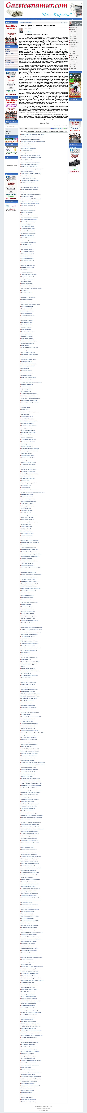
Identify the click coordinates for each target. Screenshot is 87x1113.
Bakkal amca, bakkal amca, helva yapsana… (30, 203)
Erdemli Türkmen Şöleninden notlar (28, 1046)
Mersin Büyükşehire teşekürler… (28, 595)
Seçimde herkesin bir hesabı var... (28, 457)
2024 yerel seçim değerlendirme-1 (28, 210)
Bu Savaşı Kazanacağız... (26, 375)
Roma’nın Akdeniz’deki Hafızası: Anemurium (30, 139)
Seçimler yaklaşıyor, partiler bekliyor (28, 870)
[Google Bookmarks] (58, 128)
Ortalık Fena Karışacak (26, 964)
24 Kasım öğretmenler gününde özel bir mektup (31, 631)
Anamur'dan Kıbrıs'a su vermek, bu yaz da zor (31, 856)
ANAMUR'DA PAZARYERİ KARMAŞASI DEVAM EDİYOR (33, 764)
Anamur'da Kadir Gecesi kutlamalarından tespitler (31, 1030)
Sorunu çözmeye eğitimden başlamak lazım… (30, 398)
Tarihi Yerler (8, 60)
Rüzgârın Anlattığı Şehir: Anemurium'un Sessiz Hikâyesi (32, 134)
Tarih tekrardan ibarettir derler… (28, 324)
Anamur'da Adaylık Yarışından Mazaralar (29, 861)
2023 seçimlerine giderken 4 (27, 256)
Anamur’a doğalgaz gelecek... (27, 535)
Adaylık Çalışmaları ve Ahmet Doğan (28, 890)
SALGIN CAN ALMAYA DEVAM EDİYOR (29, 347)
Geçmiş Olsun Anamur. (26, 281)
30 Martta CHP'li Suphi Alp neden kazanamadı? (31, 822)
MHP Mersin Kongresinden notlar (28, 1058)
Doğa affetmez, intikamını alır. (27, 311)
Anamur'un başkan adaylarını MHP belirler (30, 872)
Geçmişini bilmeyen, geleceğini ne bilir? (29, 400)
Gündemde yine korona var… (27, 350)
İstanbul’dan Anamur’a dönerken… (28, 182)
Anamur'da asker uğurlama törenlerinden (29, 984)
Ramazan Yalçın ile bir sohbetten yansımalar (30, 879)
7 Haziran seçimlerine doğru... (27, 721)
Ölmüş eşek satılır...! (25, 480)
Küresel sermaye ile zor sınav (27, 810)
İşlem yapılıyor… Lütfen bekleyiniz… (28, 297)
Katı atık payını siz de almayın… (28, 331)
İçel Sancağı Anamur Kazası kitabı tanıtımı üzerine (31, 817)
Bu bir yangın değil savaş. (26, 313)
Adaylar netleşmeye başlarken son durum (30, 863)
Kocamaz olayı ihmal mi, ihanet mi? (28, 462)
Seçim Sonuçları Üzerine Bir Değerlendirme (30, 448)
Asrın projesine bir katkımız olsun (28, 1005)
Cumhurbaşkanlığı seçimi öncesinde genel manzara (32, 815)
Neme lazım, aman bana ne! (27, 384)
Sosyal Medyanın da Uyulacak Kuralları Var (30, 751)
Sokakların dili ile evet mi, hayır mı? (28, 590)
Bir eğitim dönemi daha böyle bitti (28, 1044)
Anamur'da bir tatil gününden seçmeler (29, 1049)
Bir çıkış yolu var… (25, 290)
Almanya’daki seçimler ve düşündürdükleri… (30, 556)
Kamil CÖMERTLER (74, 42)
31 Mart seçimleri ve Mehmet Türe (28, 439)
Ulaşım (7, 64)
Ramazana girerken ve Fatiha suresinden (29, 904)
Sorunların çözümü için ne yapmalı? (28, 664)
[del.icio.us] (51, 128)
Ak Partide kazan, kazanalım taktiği (28, 968)
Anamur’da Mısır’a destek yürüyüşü (28, 895)
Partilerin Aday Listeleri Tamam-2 (28, 725)
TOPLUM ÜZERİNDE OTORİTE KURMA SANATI (31, 783)
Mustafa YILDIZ (73, 48)
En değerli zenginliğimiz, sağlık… (28, 343)
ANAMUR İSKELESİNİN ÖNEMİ (28, 618)
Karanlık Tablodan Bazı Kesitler (27, 622)
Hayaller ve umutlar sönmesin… (28, 434)
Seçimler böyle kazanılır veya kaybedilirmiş (30, 826)
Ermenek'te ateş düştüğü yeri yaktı (28, 767)
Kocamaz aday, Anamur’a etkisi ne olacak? (30, 884)
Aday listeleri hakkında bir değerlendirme (29, 723)
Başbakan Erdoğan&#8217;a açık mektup (30, 916)
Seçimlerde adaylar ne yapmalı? (28, 865)
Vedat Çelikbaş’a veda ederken (27, 801)
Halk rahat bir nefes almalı (26, 322)
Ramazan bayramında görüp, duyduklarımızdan (31, 900)
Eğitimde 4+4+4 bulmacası (26, 1092)
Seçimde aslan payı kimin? (26, 510)
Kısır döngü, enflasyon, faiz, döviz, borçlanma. (30, 194)
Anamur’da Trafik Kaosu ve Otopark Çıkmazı (30, 155)
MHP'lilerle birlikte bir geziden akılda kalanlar (30, 1051)
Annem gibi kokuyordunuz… (27, 526)
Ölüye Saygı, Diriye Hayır (26, 796)
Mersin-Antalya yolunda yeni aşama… (29, 551)
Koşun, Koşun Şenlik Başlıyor (27, 517)
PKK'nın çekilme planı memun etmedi (29, 927)
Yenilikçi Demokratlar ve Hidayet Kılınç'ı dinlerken (31, 978)
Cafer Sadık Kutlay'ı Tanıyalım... (28, 285)
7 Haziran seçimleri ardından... (27, 913)
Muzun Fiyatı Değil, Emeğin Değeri (28, 148)
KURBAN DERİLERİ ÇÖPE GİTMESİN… (29, 166)
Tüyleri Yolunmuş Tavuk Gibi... (27, 654)
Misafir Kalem (73, 44)
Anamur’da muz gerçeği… (26, 386)
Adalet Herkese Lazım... (26, 659)
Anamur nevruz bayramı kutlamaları (28, 941)
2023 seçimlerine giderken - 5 (27, 253)
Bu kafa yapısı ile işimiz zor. (27, 320)
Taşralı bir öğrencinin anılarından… (28, 175)
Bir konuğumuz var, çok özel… (27, 308)
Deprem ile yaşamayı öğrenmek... (28, 265)
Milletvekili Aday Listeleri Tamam (27, 686)
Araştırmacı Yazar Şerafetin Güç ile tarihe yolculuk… (32, 629)
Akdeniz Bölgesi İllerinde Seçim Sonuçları (29, 709)
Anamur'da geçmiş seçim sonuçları (28, 886)
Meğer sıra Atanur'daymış (26, 1039)
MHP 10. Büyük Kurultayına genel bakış (29, 1010)
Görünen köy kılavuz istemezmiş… (28, 547)
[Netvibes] (64, 128)
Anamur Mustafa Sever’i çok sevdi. (28, 851)
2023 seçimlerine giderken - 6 (27, 251)
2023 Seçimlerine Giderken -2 (27, 260)
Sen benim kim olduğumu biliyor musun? (29, 521)
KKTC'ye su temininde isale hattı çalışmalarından (31, 939)
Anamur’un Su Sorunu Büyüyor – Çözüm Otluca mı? (32, 169)
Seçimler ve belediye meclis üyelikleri (29, 838)
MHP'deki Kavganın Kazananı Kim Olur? (29, 657)
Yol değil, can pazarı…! (26, 146)
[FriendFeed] (55, 128)
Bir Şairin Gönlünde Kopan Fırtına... (28, 471)
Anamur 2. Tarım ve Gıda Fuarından (28, 682)
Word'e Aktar (63, 131)
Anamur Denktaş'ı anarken (26, 1097)
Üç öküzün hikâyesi (25, 538)
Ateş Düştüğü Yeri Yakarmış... (27, 533)
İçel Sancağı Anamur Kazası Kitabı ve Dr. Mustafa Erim (32, 829)
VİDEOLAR (36, 19)
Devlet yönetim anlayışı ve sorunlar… (29, 274)
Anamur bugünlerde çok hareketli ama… (29, 893)
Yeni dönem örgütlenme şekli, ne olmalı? (29, 583)
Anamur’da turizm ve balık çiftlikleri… (29, 501)
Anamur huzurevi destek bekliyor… (28, 464)
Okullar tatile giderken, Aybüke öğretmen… (30, 576)
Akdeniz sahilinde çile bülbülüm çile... (28, 340)
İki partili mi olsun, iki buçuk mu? (28, 478)
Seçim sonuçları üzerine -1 (26, 446)
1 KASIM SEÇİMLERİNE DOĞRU (28, 684)
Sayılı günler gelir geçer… (26, 356)
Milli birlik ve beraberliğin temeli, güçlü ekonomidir (31, 554)
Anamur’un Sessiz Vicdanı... (27, 150)
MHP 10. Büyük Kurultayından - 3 (28, 991)
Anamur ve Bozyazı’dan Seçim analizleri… (30, 473)
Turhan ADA (72, 66)
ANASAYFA (9, 19)
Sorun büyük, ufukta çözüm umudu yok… (30, 643)
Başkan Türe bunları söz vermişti (28, 929)
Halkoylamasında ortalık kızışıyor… (28, 599)
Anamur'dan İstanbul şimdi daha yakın (29, 955)
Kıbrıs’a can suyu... (25, 680)
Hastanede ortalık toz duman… (27, 494)
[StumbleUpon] (60, 128)
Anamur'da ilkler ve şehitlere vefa (28, 1083)
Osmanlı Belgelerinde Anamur (27, 945)
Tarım (7, 55)
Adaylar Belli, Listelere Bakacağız (28, 466)
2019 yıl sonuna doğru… (26, 391)
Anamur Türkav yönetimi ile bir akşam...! (29, 744)
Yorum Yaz (38, 131)
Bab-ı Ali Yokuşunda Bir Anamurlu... (28, 395)
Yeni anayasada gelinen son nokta (28, 952)
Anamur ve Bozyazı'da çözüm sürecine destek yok (31, 932)
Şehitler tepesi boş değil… (26, 528)
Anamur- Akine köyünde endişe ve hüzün (29, 840)
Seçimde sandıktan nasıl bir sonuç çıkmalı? (30, 712)
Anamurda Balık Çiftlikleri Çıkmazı (28, 499)
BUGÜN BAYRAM (25, 368)
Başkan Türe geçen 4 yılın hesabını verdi (29, 925)
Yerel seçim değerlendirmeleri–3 (27, 441)
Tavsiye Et (44, 131)
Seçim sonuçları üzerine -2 (26, 444)
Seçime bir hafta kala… (26, 508)
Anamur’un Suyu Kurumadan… (27, 171)
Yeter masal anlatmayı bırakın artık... (29, 975)
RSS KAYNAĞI (63, 19)
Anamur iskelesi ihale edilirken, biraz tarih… (30, 620)
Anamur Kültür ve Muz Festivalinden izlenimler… (31, 567)
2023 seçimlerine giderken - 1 (27, 262)
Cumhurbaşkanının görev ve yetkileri (29, 806)
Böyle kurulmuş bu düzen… (27, 389)
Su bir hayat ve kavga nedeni (27, 962)
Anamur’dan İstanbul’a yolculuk (27, 185)
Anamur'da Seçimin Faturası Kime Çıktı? (29, 450)
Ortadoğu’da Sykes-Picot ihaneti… (28, 178)
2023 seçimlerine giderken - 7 (27, 249)
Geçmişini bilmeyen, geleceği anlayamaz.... (30, 187)
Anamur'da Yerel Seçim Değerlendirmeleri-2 (30, 824)
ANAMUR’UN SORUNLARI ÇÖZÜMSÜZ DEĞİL (31, 173)
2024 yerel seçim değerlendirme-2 (28, 207)
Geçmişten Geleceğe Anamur (27, 423)
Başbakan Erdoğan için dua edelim (28, 1099)
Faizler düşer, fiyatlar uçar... (27, 361)
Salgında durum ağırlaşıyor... (27, 372)
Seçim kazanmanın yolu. (26, 244)
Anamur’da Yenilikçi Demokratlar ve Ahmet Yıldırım (31, 868)
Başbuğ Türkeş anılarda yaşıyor (28, 1074)
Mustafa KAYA (73, 49)
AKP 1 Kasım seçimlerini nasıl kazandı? (29, 675)
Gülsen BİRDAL (73, 38)
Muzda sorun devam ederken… (27, 544)
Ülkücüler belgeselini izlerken (27, 959)
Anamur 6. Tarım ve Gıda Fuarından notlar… (30, 402)
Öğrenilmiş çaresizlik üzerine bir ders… (29, 641)
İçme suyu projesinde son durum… (28, 352)
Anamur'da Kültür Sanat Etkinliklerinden (29, 634)
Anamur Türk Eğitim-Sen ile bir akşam (29, 1007)
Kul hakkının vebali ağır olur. (27, 437)
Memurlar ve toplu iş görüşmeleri (28, 1069)
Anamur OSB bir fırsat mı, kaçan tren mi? (29, 164)
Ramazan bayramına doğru (27, 212)
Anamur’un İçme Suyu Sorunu (27, 143)
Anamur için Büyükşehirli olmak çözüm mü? (30, 833)
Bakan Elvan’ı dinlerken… (26, 593)
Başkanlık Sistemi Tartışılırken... (28, 613)
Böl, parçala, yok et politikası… (27, 301)
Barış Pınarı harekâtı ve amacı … (28, 405)
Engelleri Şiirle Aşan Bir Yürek (27, 159)
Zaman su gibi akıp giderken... (27, 503)
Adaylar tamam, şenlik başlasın (27, 847)
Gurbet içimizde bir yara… (26, 329)
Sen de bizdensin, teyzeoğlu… (27, 338)
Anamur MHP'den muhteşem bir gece (29, 1014)
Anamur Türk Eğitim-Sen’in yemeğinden (29, 769)
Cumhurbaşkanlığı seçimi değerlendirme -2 (30, 787)
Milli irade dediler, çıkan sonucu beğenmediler (30, 693)
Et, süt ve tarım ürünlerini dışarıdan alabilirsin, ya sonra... (33, 492)
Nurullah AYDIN (73, 46)
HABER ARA (18, 19)
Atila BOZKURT (73, 59)
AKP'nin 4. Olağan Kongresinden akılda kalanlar (31, 1012)
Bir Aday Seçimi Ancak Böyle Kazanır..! (29, 737)
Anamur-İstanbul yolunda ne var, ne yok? (29, 730)
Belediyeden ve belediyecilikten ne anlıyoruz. (30, 858)
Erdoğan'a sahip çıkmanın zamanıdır (29, 849)
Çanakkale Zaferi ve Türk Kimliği (28, 943)
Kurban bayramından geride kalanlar (28, 1003)
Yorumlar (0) (31, 131)
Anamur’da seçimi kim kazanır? (27, 455)
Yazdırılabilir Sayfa (53, 131)
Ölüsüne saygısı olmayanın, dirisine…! (29, 572)
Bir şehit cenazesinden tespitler (27, 1017)
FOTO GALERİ (27, 19)
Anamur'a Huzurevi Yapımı (26, 776)
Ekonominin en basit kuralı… (27, 292)
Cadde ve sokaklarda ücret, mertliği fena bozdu (31, 1078)
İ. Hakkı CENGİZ (73, 33)
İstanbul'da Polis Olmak (26, 625)
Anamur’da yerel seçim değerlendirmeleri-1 (30, 831)
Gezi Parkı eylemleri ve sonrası (27, 911)
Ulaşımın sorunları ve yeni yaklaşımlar (29, 950)
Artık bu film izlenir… (25, 414)
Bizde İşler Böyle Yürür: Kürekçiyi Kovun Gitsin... (31, 735)
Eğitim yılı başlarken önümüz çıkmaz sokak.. (30, 1023)
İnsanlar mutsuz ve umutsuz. (27, 196)
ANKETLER (44, 19)
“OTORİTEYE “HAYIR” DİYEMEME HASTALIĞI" (31, 780)
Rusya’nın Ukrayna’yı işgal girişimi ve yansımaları (31, 288)
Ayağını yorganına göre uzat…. (27, 191)
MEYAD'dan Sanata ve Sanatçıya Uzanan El (30, 778)
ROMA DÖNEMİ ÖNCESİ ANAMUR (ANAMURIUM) (32, 136)
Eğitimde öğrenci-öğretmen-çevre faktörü (29, 411)
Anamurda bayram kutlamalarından (28, 1028)
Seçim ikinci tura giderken (26, 240)
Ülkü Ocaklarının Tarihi (26, 923)
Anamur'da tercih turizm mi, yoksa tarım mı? (30, 1085)
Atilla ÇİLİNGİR (73, 29)
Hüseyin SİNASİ (28, 22)
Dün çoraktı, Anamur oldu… (27, 336)
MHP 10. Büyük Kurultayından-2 (28, 994)
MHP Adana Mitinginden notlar (27, 918)
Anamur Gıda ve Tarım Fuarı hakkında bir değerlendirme (33, 762)
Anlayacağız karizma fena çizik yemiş (29, 1037)
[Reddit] (66, 128)
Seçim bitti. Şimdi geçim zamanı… (28, 237)
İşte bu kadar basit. (25, 295)
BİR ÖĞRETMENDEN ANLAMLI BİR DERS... (30, 696)
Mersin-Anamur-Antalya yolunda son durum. (30, 304)
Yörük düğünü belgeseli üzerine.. (28, 982)
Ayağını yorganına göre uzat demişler (29, 854)
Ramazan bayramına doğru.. (27, 283)
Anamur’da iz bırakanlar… (26, 317)
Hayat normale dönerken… (27, 370)
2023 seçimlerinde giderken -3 (27, 258)
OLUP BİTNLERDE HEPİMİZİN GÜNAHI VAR (30, 1026)
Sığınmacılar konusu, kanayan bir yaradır (29, 201)
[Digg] (62, 128)
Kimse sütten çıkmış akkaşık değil (28, 835)
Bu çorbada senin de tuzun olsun (28, 645)
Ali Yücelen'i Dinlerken (25, 714)
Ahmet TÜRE (73, 61)
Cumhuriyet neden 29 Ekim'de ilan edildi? (29, 549)
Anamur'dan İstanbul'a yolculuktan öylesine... (30, 670)
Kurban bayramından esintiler (27, 877)
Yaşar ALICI (72, 51)
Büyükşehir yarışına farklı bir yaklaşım (29, 989)
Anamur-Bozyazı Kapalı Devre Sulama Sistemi (31, 648)
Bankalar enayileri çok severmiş (28, 1094)
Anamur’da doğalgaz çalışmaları (28, 230)
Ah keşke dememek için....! (27, 741)
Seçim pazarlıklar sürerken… (27, 476)
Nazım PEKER (73, 31)
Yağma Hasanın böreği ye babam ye (28, 1101)
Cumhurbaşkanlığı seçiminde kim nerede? (30, 799)
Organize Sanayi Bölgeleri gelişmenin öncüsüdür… (31, 382)
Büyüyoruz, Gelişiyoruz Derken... (28, 519)
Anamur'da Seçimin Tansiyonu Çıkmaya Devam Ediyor (32, 732)
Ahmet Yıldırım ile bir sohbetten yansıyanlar (30, 909)
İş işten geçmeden (25, 345)
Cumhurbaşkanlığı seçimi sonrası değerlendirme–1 (31, 790)
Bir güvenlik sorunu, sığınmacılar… (28, 233)
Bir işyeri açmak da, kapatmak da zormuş (30, 973)
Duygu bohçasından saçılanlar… (28, 267)
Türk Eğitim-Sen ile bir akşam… (27, 636)
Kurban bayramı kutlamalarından (28, 774)
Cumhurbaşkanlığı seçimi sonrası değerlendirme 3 (31, 785)
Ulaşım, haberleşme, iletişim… (27, 306)
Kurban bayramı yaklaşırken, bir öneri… (29, 560)
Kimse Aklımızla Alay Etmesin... (27, 597)
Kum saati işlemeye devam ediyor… (28, 221)
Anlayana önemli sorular (26, 1067)
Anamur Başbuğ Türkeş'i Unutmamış (29, 934)
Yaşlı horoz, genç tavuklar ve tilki (28, 808)
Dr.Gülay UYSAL (73, 57)
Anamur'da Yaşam (10, 62)
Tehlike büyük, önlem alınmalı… (27, 563)
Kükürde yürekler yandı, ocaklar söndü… (29, 570)
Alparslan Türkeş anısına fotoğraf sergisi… (30, 540)
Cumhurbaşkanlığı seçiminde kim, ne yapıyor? (31, 792)
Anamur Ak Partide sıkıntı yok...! (28, 758)
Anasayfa (8, 49)
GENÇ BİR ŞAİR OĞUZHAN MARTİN (29, 698)
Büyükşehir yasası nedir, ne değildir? (29, 998)
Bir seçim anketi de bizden (26, 902)
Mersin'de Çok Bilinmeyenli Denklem (28, 469)
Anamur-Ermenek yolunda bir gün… (28, 565)
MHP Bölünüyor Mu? (25, 652)
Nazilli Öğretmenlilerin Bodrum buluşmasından (30, 588)
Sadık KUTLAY (73, 64)
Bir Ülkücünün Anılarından (26, 269)
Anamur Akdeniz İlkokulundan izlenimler (29, 689)
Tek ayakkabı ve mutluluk (26, 703)
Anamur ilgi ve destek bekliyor (27, 1090)
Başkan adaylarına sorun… (27, 460)
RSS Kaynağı (39, 1108)
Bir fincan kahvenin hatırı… (27, 677)
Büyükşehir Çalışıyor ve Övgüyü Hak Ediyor (30, 661)
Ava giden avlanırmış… (26, 524)
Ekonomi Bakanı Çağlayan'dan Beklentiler (29, 1042)
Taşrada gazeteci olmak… (26, 334)
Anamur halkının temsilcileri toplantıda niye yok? (31, 1060)
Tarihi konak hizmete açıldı (26, 906)
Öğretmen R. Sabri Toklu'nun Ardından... (29, 602)
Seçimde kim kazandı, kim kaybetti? (28, 707)
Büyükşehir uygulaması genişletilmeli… (29, 482)
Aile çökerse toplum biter (26, 327)
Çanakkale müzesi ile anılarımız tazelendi (29, 948)
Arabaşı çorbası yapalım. (26, 224)
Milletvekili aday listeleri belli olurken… (29, 515)
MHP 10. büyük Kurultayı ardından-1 (28, 996)
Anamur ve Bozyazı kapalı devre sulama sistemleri (31, 957)
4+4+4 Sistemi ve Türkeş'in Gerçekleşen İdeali (31, 1076)
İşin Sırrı (23, 666)
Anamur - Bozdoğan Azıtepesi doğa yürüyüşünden (31, 1072)
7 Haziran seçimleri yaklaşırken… (28, 719)
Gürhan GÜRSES (74, 62)
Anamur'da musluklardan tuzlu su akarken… (30, 489)
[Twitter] (56, 128)
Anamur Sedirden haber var (27, 1019)
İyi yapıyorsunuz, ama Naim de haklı (28, 425)
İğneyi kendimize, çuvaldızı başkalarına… (30, 354)
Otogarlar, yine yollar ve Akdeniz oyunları (29, 971)
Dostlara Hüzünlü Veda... (26, 604)
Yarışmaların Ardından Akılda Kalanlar (29, 755)
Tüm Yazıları (23, 131)
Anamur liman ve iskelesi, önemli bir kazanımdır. (31, 198)
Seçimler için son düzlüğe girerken (28, 242)
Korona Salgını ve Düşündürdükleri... (29, 377)
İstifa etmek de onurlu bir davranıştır (28, 1021)
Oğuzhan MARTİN (74, 34)
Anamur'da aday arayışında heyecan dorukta (30, 888)
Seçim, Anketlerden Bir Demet (27, 845)
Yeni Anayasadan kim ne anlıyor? (28, 1088)
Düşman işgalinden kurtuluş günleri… (29, 615)
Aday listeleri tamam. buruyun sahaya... (29, 217)
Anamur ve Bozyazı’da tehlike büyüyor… (29, 393)
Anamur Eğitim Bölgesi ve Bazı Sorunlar (29, 771)
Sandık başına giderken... (26, 453)
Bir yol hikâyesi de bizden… (27, 299)
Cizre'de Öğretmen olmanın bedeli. (28, 668)
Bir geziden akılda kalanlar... (27, 496)
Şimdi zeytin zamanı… (26, 407)
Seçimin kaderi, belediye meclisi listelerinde (30, 842)
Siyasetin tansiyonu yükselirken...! (28, 760)
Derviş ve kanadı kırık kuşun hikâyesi (29, 813)
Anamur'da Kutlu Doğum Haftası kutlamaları (30, 1065)
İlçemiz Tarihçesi (10, 53)
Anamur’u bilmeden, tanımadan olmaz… (29, 421)
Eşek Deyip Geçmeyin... (26, 485)
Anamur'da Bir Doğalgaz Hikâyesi (28, 228)
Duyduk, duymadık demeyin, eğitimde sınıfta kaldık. (32, 627)
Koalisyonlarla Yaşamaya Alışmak (28, 705)
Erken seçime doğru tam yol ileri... (28, 691)
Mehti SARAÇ (73, 53)
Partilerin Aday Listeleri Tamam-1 (28, 728)
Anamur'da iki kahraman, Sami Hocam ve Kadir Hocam (32, 980)
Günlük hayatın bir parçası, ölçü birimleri (29, 189)
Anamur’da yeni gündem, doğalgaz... (28, 363)
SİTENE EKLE (54, 19)
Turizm (7, 58)
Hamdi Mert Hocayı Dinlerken (27, 700)
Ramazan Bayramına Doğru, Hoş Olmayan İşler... (31, 574)
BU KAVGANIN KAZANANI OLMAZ (28, 432)
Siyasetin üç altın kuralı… (26, 512)
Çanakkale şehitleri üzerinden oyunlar (29, 1081)
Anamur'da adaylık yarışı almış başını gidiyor (30, 897)
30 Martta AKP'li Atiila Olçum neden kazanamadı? (31, 819)
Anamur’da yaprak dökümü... (27, 416)
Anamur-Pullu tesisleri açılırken (27, 418)
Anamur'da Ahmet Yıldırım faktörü (28, 987)
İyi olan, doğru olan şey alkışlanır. (28, 430)
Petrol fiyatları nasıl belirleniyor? (27, 279)
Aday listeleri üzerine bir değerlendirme (29, 219)
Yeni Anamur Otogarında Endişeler (28, 579)
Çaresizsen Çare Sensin (26, 638)
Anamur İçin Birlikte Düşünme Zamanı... (29, 152)
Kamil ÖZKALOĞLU (74, 55)
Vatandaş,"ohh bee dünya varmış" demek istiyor (31, 1033)
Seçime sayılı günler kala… (27, 246)
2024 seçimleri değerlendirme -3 (28, 205)
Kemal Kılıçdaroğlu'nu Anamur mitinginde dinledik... (31, 716)
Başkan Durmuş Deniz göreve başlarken (29, 214)
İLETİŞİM (72, 19)
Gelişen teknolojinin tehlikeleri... (27, 379)
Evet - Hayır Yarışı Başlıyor (27, 606)
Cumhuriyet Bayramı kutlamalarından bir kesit (30, 1000)
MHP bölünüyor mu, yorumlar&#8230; (29, 650)
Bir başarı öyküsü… (25, 409)
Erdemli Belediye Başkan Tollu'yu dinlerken (30, 920)
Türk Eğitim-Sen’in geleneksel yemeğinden (30, 874)
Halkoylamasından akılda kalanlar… (28, 586)
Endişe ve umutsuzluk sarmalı (27, 276)
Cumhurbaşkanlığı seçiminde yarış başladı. (30, 803)
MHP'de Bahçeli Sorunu (26, 673)
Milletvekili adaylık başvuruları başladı (29, 739)
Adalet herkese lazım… (26, 487)
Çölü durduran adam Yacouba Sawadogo (29, 794)
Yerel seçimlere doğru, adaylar (27, 226)
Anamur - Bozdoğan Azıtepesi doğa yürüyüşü (30, 936)
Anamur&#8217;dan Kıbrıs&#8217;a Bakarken (30, 162)
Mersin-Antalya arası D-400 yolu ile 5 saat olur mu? (31, 1035)
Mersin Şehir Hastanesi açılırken (28, 611)
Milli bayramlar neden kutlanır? (27, 1053)
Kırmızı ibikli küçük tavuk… (27, 272)
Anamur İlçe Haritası (10, 66)
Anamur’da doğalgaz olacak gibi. (28, 315)
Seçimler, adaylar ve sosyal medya (28, 881)
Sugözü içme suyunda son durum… (28, 359)
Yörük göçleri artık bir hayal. (27, 427)
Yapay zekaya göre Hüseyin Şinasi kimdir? (30, 180)
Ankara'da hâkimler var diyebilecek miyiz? (30, 748)
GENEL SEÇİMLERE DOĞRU (27, 746)
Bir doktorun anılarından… (26, 531)
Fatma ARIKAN (73, 36)
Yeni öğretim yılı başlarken (26, 558)
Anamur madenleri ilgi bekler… (27, 609)
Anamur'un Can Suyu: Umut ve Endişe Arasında (31, 157)
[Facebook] (53, 128)
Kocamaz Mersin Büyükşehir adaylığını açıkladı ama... (32, 966)
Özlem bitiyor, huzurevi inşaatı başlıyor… (29, 581)
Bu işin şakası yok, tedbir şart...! (28, 366)
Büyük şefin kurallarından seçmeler (28, 1055)
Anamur (8, 51)
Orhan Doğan (73, 68)
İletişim (49, 1108)
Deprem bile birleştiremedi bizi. (27, 235)
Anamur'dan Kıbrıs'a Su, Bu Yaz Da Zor (29, 753)
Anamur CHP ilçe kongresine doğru (28, 1062)
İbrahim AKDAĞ (73, 40)
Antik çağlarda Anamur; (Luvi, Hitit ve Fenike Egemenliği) (33, 141)
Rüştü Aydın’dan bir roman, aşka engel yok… (30, 542)
